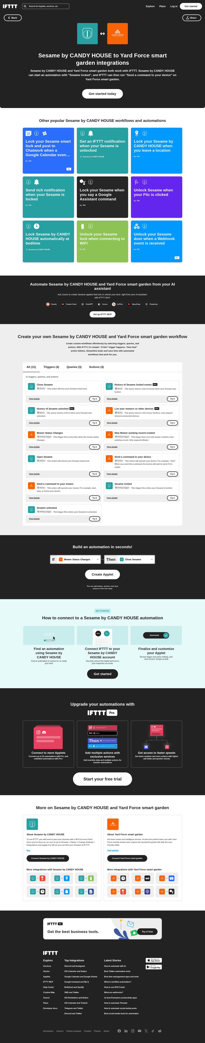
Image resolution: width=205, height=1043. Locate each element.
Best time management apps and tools (121, 977)
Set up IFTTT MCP (102, 314)
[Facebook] (119, 1031)
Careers (59, 1031)
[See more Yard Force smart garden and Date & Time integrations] (118, 878)
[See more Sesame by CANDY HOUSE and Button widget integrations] (38, 878)
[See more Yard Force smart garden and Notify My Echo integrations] (142, 891)
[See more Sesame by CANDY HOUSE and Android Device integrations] (86, 878)
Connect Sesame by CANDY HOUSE (47, 858)
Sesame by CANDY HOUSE (75, 55)
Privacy (97, 1031)
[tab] (31, 367)
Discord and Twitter (73, 1014)
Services (47, 966)
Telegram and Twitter (73, 1008)
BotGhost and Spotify (74, 987)
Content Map (49, 992)
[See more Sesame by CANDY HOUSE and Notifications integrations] (62, 891)
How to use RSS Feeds (114, 987)
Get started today (102, 94)
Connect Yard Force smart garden (127, 858)
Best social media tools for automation (121, 1014)
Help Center (48, 987)
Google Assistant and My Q (76, 982)
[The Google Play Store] (154, 967)
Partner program (73, 1031)
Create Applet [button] (102, 574)
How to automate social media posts (120, 1008)
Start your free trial (102, 779)
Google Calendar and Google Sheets (80, 977)
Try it (94, 399)
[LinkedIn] (126, 1031)
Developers (48, 1031)
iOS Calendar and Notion (75, 971)
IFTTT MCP (48, 982)
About (106, 1031)
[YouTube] (139, 1031)
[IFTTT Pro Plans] (155, 384)
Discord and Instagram (74, 966)
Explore (150, 6)
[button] (102, 674)
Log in (173, 6)
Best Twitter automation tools (117, 971)
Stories (46, 971)
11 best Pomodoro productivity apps (120, 998)
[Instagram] (133, 1031)
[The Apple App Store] (154, 960)
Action (42, 388)
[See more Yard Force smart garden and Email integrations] (167, 878)
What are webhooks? (113, 992)
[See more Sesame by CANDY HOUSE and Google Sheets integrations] (86, 891)
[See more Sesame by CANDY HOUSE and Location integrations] (62, 878)
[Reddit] (160, 1031)
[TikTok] (153, 1031)
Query (119, 389)
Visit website (113, 850)
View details (34, 399)
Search (46, 998)
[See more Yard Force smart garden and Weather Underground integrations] (142, 878)
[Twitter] (146, 1031)
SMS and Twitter (71, 992)
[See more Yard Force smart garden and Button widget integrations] (118, 891)
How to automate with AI (115, 966)
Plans (162, 6)
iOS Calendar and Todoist (75, 1003)
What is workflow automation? (117, 982)
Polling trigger (45, 437)
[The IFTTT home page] (10, 6)
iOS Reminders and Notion (76, 998)
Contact (87, 1031)
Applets (46, 977)
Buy (28, 850)
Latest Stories (112, 960)
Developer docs (50, 1008)
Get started (191, 6)
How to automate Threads (115, 1003)
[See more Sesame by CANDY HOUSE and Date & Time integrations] (38, 891)
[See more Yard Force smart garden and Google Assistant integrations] (167, 891)
